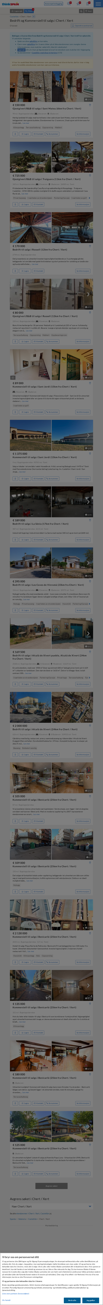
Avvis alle (72, 1300)
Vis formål (6, 1300)
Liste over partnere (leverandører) (15, 1294)
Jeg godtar (91, 1300)
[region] (51, 1279)
